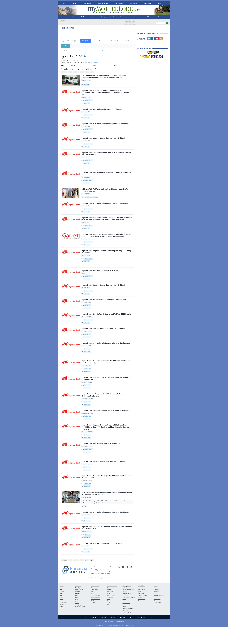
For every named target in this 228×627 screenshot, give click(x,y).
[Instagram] (131, 570)
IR (84, 56)
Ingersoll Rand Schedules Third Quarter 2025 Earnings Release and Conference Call (106, 477)
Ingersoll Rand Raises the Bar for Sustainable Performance (103, 299)
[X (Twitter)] (119, 570)
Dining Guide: (127, 586)
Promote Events (142, 595)
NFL (76, 595)
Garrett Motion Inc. (89, 242)
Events (92, 588)
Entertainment (103, 3)
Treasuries (108, 51)
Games (108, 593)
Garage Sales (141, 599)
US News (83, 17)
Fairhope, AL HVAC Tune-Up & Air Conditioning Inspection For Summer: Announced (104, 190)
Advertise (122, 617)
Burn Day (77, 588)
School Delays (148, 17)
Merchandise (141, 589)
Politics (61, 599)
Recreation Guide (95, 599)
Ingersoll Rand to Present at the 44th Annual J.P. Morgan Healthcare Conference (102, 395)
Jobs (139, 588)
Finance (124, 606)
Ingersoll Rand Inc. (89, 100)
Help (131, 617)
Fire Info (93, 602)
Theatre (109, 589)
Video (155, 593)
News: (62, 586)
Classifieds (147, 3)
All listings (125, 588)
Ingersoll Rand (88, 305)
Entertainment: (112, 586)
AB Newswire (86, 84)
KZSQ (108, 602)
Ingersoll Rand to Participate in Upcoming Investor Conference (105, 123)
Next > (91, 72)
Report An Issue (141, 617)
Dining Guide (119, 3)
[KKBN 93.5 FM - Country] (157, 56)
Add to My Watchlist (93, 62)
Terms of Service (109, 621)
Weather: (78, 586)
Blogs (92, 593)
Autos (139, 591)
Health (92, 591)
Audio (155, 588)
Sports (75, 3)
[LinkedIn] (127, 570)
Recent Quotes (99, 41)
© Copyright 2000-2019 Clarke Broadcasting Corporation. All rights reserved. (114, 625)
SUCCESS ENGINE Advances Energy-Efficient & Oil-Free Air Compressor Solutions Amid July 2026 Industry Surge (103, 76)
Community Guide (95, 595)
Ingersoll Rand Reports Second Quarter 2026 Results (101, 109)
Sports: (77, 593)
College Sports (79, 605)
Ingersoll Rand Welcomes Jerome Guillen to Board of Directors (105, 410)
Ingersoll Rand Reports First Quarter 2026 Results (100, 271)
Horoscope (110, 591)
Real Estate (133, 3)
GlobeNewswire (87, 244)
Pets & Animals (142, 601)
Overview (74, 51)
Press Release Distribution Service (91, 197)
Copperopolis (126, 601)
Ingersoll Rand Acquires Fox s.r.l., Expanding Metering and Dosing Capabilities (106, 252)
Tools (91, 46)
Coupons (156, 601)
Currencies (89, 51)
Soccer (77, 603)
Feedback (103, 617)
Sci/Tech (62, 604)
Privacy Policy (94, 573)
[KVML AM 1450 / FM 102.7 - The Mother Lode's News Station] (153, 52)
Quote (73, 65)
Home (84, 617)
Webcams (123, 17)
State (73, 17)
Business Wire (87, 103)
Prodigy (85, 506)
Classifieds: (141, 586)
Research (116, 65)
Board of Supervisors (159, 595)
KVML (108, 601)
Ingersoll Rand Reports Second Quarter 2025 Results (101, 543)
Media (159, 3)
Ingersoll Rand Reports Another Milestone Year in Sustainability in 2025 (106, 173)
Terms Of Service (105, 573)
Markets (65, 46)
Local (64, 17)
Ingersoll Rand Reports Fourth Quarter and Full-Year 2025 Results (106, 314)
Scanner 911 (157, 589)
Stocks (75, 46)
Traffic (112, 17)
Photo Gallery (157, 599)
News (64, 3)
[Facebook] (123, 570)
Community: (95, 586)
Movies (109, 588)
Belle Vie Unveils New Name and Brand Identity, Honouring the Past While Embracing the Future (106, 493)
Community (87, 3)
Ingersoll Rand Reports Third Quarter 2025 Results (100, 443)
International (99, 51)
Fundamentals (126, 605)
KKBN (108, 604)
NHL (76, 601)
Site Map (113, 617)
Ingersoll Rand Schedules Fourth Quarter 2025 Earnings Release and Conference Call (105, 362)
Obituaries (135, 17)
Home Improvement (128, 608)
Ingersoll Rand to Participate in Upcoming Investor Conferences (105, 343)
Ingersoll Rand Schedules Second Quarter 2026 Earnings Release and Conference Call (106, 154)
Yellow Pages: (157, 602)
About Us (93, 617)
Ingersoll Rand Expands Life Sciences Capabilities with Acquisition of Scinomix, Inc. (106, 378)
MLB (76, 597)
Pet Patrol (93, 601)
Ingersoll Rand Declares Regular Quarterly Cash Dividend (103, 138)
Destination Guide (95, 597)
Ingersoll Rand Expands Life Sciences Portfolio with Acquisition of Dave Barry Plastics (106, 528)
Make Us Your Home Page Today (148, 34)
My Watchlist (114, 41)
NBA (76, 599)
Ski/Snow (77, 591)
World (93, 17)
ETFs (83, 46)
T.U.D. (155, 597)
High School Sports (80, 606)
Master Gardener (127, 612)
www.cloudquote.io (97, 568)
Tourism (160, 17)
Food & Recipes (111, 595)
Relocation (125, 610)
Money (103, 17)
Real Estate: (126, 603)
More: (155, 586)
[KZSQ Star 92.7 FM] (144, 56)
